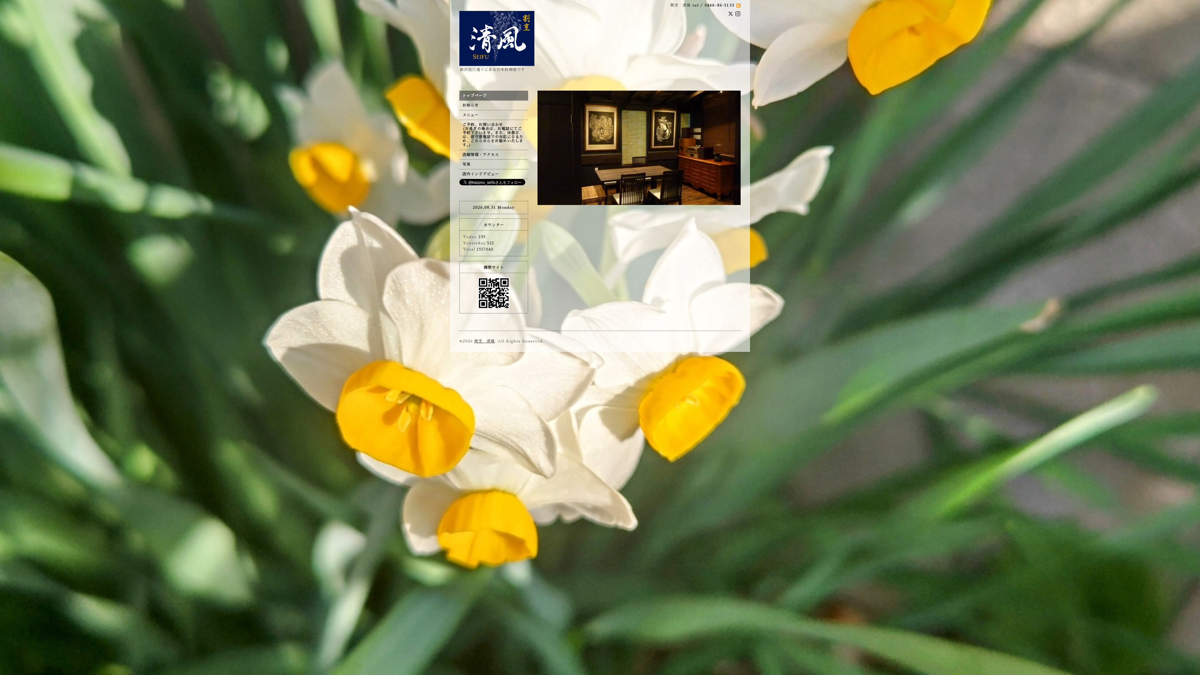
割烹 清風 (484, 341)
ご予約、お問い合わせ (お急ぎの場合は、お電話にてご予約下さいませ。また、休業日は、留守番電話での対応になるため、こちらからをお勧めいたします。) (492, 135)
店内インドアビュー (480, 174)
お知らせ (470, 105)
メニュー (470, 115)
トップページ (474, 96)
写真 (466, 164)
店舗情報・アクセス (480, 155)
